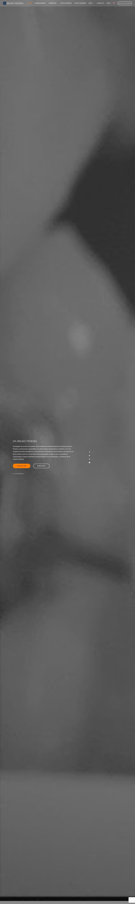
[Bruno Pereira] (13, 3)
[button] (57, 3)
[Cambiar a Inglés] (114, 3)
